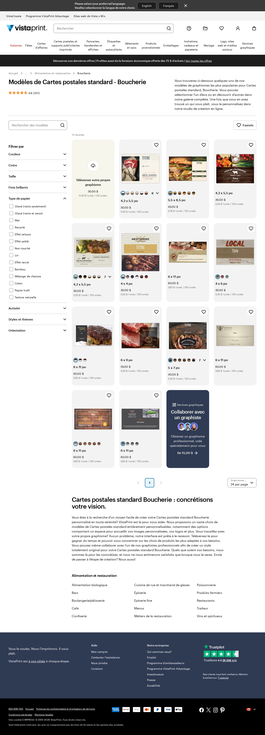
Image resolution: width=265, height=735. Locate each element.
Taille (12, 176)
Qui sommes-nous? (159, 651)
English (147, 5)
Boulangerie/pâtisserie (88, 600)
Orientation (17, 330)
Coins (13, 165)
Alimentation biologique (89, 585)
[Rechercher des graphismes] (62, 125)
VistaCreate (13, 16)
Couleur (14, 154)
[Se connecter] (237, 28)
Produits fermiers (209, 592)
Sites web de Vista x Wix (89, 16)
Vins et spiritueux (209, 616)
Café (75, 608)
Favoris (248, 125)
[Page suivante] (161, 482)
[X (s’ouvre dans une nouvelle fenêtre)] (208, 711)
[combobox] (111, 28)
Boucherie (83, 73)
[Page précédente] (138, 482)
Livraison (97, 668)
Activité (14, 308)
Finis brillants (18, 187)
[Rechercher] (169, 28)
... (26, 73)
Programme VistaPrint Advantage (47, 16)
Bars (75, 592)
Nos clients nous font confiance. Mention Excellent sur (225, 676)
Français (168, 5)
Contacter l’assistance (105, 657)
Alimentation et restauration (53, 73)
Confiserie (79, 616)
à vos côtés (37, 661)
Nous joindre (99, 663)
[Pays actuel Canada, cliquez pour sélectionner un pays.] (251, 709)
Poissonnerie (206, 585)
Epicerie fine (143, 600)
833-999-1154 (16, 708)
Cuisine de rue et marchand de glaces (162, 585)
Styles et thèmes (21, 319)
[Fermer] (185, 6)
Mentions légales (44, 714)
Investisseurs (155, 674)
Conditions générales (20, 714)
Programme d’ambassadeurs (165, 663)
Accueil (13, 73)
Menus (139, 608)
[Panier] (254, 28)
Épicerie (140, 592)
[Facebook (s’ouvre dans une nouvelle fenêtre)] (201, 710)
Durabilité (153, 685)
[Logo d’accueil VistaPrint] (26, 28)
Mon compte (99, 651)
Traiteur (202, 608)
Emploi (151, 657)
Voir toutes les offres (198, 60)
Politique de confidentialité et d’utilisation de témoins (65, 708)
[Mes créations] (205, 28)
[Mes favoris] (221, 28)
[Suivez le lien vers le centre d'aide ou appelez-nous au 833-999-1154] (189, 28)
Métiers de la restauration (153, 616)
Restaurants (206, 600)
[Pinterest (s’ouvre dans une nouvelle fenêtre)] (222, 710)
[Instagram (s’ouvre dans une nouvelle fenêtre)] (215, 710)
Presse (151, 680)
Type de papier (19, 198)
